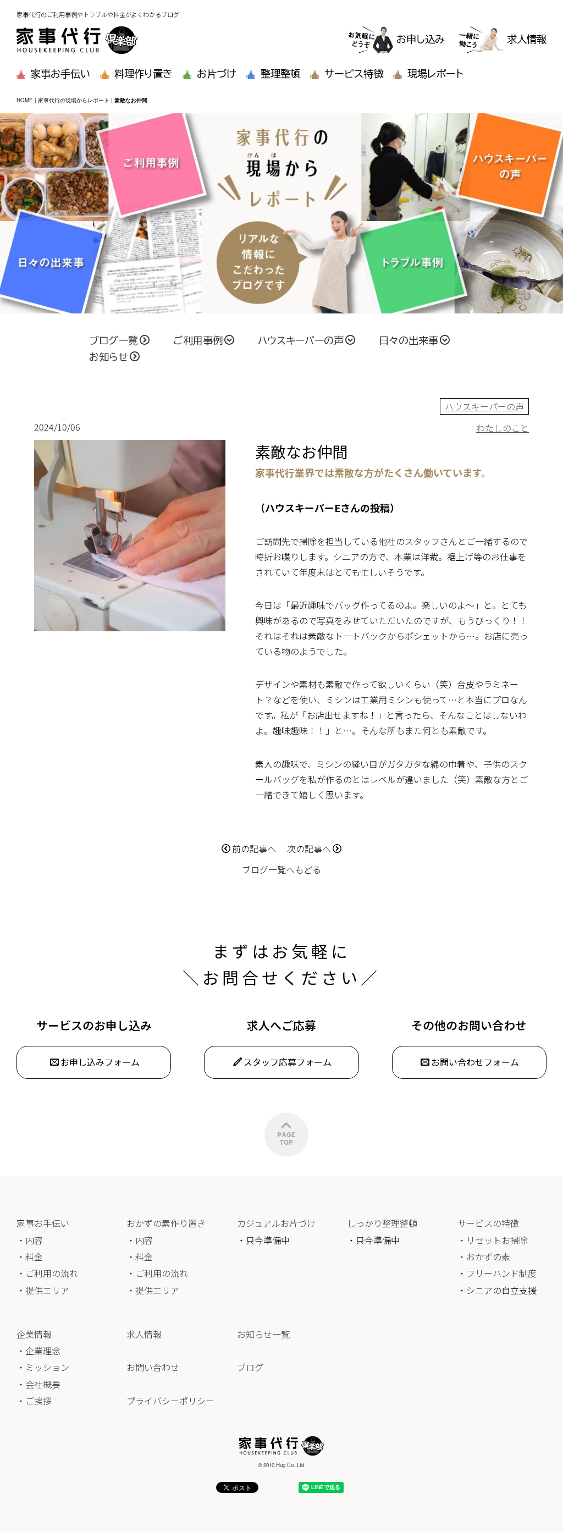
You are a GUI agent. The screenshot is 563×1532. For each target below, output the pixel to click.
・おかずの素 (483, 1256)
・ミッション (42, 1367)
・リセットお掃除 (492, 1240)
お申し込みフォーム (100, 1061)
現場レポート (435, 74)
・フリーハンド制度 (497, 1273)
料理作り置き (143, 74)
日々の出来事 (408, 340)
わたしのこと (502, 427)
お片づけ (216, 74)
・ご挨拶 (34, 1400)
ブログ (250, 1367)
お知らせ (108, 357)
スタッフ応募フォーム (288, 1061)
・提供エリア (42, 1290)
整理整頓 (280, 74)
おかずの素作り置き (166, 1223)
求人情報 (527, 39)
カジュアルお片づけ (276, 1223)
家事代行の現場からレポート (73, 100)
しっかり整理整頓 (382, 1223)
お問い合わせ (152, 1367)
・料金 (29, 1256)
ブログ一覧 (113, 340)
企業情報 (34, 1334)
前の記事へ (254, 848)
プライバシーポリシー (170, 1400)
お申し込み (420, 39)
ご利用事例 (198, 340)
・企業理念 (38, 1350)
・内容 (29, 1240)
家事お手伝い (60, 74)
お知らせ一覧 (263, 1334)
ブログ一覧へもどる (281, 869)
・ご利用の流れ (47, 1273)
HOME (24, 100)
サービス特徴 (353, 74)
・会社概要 (38, 1384)
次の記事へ (309, 848)
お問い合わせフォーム (475, 1061)
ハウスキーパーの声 (301, 340)
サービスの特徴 (488, 1223)
